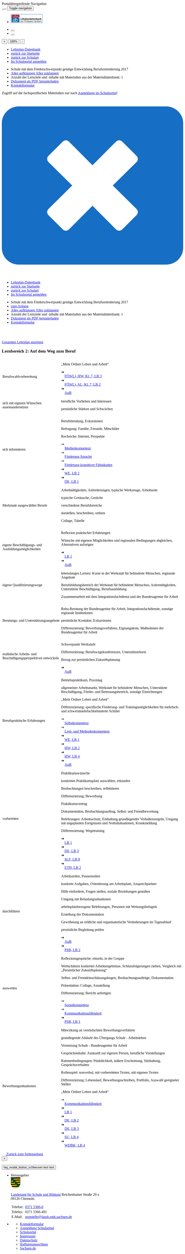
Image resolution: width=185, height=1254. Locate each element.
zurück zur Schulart (25, 57)
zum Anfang (19, 306)
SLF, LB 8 (72, 859)
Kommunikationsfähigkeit (83, 1013)
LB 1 (68, 556)
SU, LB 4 (72, 1137)
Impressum (27, 1236)
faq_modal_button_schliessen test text (29, 1167)
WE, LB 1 (72, 740)
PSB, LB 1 (72, 1022)
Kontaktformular (23, 85)
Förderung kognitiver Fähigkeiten (88, 465)
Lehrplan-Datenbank (25, 49)
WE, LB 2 (72, 473)
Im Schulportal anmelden (28, 61)
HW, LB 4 (72, 756)
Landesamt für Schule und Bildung (36, 1194)
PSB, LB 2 (72, 950)
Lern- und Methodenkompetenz (87, 731)
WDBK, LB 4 (75, 1145)
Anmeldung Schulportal (37, 1228)
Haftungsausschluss (34, 1244)
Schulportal (28, 1232)
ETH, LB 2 (73, 868)
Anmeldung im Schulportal (97, 93)
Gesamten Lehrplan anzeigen (22, 342)
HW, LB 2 (72, 748)
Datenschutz (28, 1240)
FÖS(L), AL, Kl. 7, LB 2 (83, 384)
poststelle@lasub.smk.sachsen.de (48, 1217)
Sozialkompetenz (77, 1005)
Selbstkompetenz (77, 723)
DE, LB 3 (72, 851)
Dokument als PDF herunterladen (35, 81)
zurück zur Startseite (25, 53)
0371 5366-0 (34, 1207)
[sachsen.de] (2, 8)
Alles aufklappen (23, 73)
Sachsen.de (28, 1248)
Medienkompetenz (78, 448)
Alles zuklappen (47, 73)
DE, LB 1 (72, 481)
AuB (68, 393)
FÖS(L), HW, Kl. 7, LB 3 (83, 376)
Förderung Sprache (78, 456)
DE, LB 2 (72, 1120)
